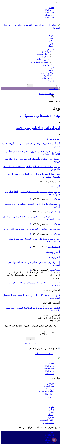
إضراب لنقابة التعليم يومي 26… (38, 128)
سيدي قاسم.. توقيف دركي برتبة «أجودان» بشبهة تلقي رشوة (32, 229)
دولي (52, 43)
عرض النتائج (30, 343)
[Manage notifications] (54, 440)
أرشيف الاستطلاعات (44, 353)
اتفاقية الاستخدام (46, 391)
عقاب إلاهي (45, 333)
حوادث (51, 67)
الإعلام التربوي (47, 72)
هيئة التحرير (48, 386)
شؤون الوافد (43, 59)
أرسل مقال (49, 394)
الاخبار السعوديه (46, 51)
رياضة (51, 70)
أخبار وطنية (54, 257)
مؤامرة (47, 331)
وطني (51, 40)
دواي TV (50, 80)
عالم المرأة (49, 75)
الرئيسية (50, 35)
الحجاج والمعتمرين (40, 62)
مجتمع (51, 48)
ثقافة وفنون (48, 64)
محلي (51, 38)
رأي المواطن (48, 78)
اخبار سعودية (42, 54)
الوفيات (45, 56)
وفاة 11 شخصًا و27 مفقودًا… (40, 116)
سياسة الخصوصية (45, 388)
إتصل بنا (50, 396)
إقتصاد (51, 46)
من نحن (50, 383)
